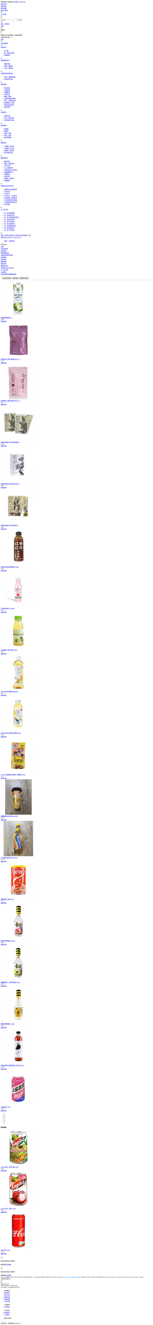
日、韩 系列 (4, 209)
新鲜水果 (7, 64)
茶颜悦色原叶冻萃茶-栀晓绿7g (10, 442)
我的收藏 (3, 8)
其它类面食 (7, 137)
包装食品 (3, 84)
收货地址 (3, 6)
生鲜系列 (3, 47)
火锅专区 (3, 272)
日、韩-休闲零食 (9, 213)
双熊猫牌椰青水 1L (7, 317)
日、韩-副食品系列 (10, 226)
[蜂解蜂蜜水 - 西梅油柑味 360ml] (18, 980)
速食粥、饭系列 (9, 150)
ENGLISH (22, 2)
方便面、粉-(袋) (9, 146)
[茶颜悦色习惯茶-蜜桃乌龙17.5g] (18, 399)
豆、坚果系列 (8, 168)
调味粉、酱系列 (9, 178)
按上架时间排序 (7, 278)
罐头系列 (7, 161)
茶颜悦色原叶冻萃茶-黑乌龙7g (10, 484)
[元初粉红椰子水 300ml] (18, 606)
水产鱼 (6, 51)
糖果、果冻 (7, 96)
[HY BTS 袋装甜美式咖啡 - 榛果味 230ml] (18, 772)
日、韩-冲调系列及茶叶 (11, 217)
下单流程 (7, 1301)
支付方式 (7, 1295)
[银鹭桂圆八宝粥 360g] (18, 897)
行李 (29, 235)
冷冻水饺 (7, 191)
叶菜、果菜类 (8, 68)
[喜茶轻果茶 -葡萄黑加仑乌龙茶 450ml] (18, 1063)
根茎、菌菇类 (8, 66)
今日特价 (7, 235)
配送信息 (7, 1297)
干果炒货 (7, 90)
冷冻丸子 (7, 193)
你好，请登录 (5, 24)
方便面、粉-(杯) (9, 148)
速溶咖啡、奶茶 (9, 103)
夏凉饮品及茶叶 (9, 105)
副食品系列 (4, 158)
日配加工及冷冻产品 (7, 186)
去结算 (9, 1264)
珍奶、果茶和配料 (10, 77)
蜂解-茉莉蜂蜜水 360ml (8, 941)
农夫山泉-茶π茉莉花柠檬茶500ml (11, 733)
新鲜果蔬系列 (5, 60)
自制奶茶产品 (8, 79)
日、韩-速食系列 (9, 228)
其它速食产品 (8, 152)
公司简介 (7, 1314)
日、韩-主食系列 (9, 223)
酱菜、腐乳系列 (9, 163)
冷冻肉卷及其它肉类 (10, 200)
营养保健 (7, 107)
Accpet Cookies (5, 1278)
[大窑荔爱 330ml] (18, 1105)
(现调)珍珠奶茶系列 (7, 73)
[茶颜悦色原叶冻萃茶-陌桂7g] (18, 523)
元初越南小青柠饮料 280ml (9, 650)
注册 (2, 26)
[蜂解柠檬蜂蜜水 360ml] (18, 1022)
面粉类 (6, 131)
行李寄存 (7, 1307)
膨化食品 (7, 88)
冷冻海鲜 (7, 204)
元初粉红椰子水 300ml (8, 608)
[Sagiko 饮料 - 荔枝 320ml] (18, 1206)
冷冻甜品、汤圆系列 (10, 198)
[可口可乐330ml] (18, 1248)
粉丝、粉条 (7, 135)
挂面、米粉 (7, 133)
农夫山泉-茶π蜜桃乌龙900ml (9, 691)
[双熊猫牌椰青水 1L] (18, 315)
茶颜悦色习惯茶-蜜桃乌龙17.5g (10, 401)
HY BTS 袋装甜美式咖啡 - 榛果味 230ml (13, 774)
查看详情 (3, 321)
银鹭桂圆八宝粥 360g (7, 899)
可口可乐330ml (5, 1250)
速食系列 (3, 142)
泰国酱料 (7, 180)
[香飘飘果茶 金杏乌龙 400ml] (18, 814)
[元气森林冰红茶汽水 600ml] (18, 855)
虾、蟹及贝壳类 (9, 53)
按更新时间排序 (24, 278)
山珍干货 (7, 165)
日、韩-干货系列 (9, 230)
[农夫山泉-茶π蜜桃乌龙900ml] (18, 689)
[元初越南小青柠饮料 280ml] (18, 648)
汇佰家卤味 (4, 43)
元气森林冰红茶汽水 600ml (9, 857)
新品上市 (13, 235)
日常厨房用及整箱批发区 (8, 274)
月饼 (2, 39)
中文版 (16, 2)
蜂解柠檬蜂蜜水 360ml (8, 1024)
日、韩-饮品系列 (9, 219)
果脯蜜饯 (7, 92)
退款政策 (7, 1299)
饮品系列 (3, 112)
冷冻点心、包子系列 (10, 195)
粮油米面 (3, 125)
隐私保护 (7, 1293)
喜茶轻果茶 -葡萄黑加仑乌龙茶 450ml (12, 1065)
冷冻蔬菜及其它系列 (10, 202)
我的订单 (3, 4)
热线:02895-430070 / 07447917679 (11, 237)
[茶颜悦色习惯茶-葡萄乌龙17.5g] (18, 357)
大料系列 (7, 176)
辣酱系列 (7, 174)
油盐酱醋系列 (8, 172)
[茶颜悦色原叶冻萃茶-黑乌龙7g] (18, 482)
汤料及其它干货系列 (10, 170)
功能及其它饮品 (9, 120)
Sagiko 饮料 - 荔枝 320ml (8, 1208)
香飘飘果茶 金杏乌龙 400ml (9, 816)
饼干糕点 (7, 94)
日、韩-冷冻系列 (9, 221)
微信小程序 (4, 10)
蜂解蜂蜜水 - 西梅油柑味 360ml (10, 982)
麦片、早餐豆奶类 (10, 100)
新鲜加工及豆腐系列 (10, 189)
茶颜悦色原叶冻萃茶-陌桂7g (9, 525)
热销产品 (19, 235)
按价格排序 (15, 278)
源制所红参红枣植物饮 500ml (10, 567)
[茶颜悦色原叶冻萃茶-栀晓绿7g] (18, 440)
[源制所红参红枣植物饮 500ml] (18, 565)
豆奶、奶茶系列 (9, 118)
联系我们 (25, 235)
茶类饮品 (7, 116)
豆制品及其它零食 (10, 98)
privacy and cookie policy (71, 1277)
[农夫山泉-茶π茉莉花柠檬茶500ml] (18, 731)
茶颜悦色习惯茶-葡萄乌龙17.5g (10, 359)
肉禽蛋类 (7, 55)
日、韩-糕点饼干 (9, 215)
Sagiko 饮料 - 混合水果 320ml (10, 1167)
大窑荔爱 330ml (5, 1107)
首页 (2, 235)
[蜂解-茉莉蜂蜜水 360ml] (18, 939)
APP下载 (3, 14)
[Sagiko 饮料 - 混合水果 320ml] (18, 1165)
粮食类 (6, 129)
